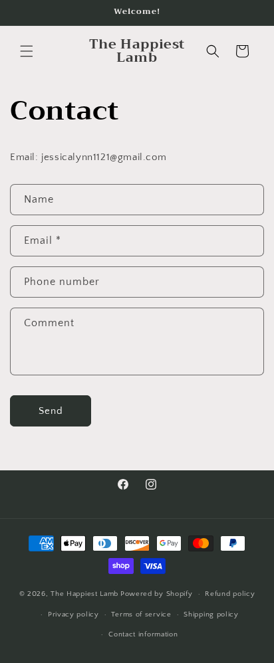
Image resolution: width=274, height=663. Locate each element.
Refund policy (230, 594)
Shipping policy (211, 614)
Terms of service (141, 614)
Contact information (143, 634)
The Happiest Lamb (84, 594)
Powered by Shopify (156, 594)
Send (51, 411)
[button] (26, 51)
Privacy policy (73, 614)
